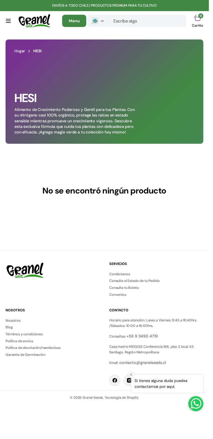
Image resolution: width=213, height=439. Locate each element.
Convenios (117, 294)
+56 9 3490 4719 (142, 336)
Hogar (19, 50)
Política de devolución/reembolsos (33, 348)
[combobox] (147, 21)
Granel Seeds (92, 397)
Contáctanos (119, 274)
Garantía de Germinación (25, 355)
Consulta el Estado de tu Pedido (134, 281)
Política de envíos (19, 341)
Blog (9, 327)
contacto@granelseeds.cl (142, 362)
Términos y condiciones (24, 334)
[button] (8, 21)
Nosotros (13, 320)
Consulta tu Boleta (123, 288)
